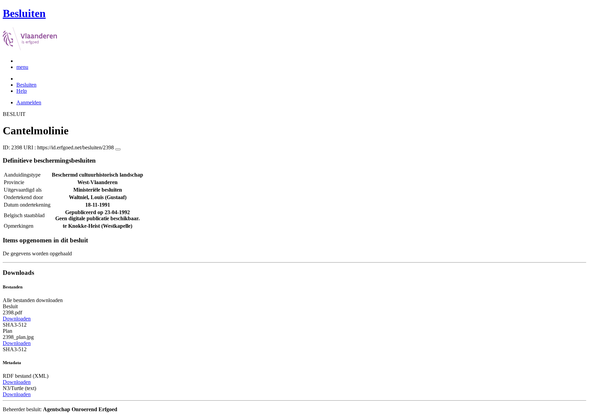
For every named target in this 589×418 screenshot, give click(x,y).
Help (21, 91)
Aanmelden (28, 102)
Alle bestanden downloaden (33, 300)
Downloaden (17, 319)
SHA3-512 (15, 325)
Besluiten (26, 85)
